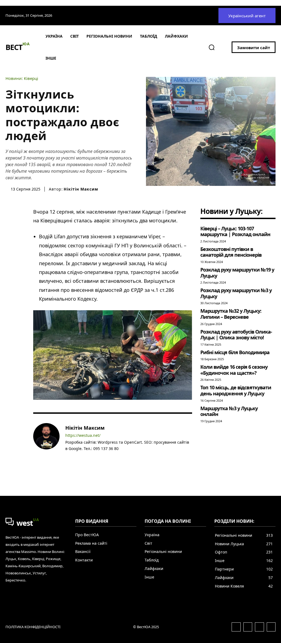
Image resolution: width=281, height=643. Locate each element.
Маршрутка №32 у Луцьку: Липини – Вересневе (230, 313)
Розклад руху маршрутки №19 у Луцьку (237, 272)
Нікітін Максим (81, 189)
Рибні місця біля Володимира (234, 352)
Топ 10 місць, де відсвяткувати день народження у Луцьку (235, 390)
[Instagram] (75, 457)
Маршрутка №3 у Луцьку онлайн (229, 411)
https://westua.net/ (82, 435)
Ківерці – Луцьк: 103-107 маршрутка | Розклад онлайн (235, 231)
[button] (212, 47)
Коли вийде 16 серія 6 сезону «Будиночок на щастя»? (234, 370)
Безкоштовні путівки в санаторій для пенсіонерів (231, 252)
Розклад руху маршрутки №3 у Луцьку (236, 293)
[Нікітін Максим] (46, 442)
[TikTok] (91, 457)
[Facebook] (67, 457)
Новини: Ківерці (21, 78)
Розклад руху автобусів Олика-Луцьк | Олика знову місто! (236, 334)
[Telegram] (83, 457)
